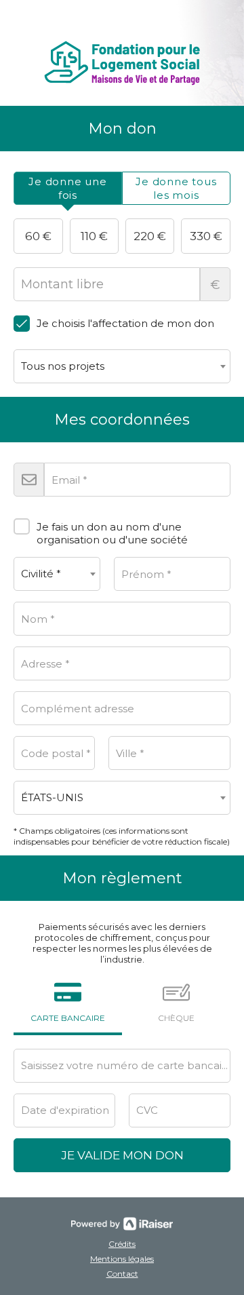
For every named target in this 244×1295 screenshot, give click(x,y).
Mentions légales (122, 1259)
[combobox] (122, 366)
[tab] (68, 188)
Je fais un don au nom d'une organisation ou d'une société (112, 532)
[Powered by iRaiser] (122, 1224)
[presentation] (67, 188)
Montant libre (215, 284)
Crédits (122, 1244)
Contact (122, 1274)
